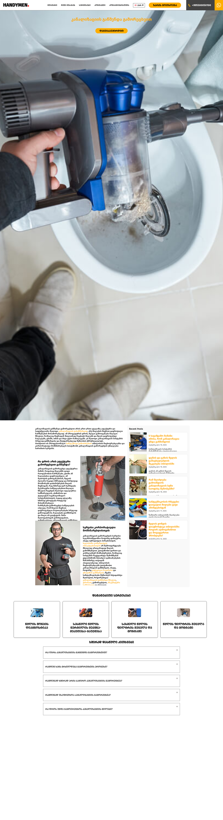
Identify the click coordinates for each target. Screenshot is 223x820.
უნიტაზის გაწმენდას (93, 572)
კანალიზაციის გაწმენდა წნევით (99, 580)
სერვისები (85, 5)
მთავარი (52, 5)
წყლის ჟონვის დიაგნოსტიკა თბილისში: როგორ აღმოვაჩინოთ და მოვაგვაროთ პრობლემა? (164, 529)
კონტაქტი (99, 5)
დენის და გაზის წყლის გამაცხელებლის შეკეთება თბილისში (163, 460)
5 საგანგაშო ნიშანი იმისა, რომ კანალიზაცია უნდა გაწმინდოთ (164, 438)
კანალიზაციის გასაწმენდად (73, 431)
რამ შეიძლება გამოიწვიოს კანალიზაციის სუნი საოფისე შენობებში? (161, 484)
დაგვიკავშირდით (111, 30)
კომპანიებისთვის (119, 5)
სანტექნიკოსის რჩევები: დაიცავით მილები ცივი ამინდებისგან (164, 504)
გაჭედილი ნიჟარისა (102, 570)
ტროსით (87, 582)
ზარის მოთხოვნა (165, 5)
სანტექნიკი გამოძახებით (79, 443)
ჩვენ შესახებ (68, 5)
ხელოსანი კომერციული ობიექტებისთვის (95, 544)
